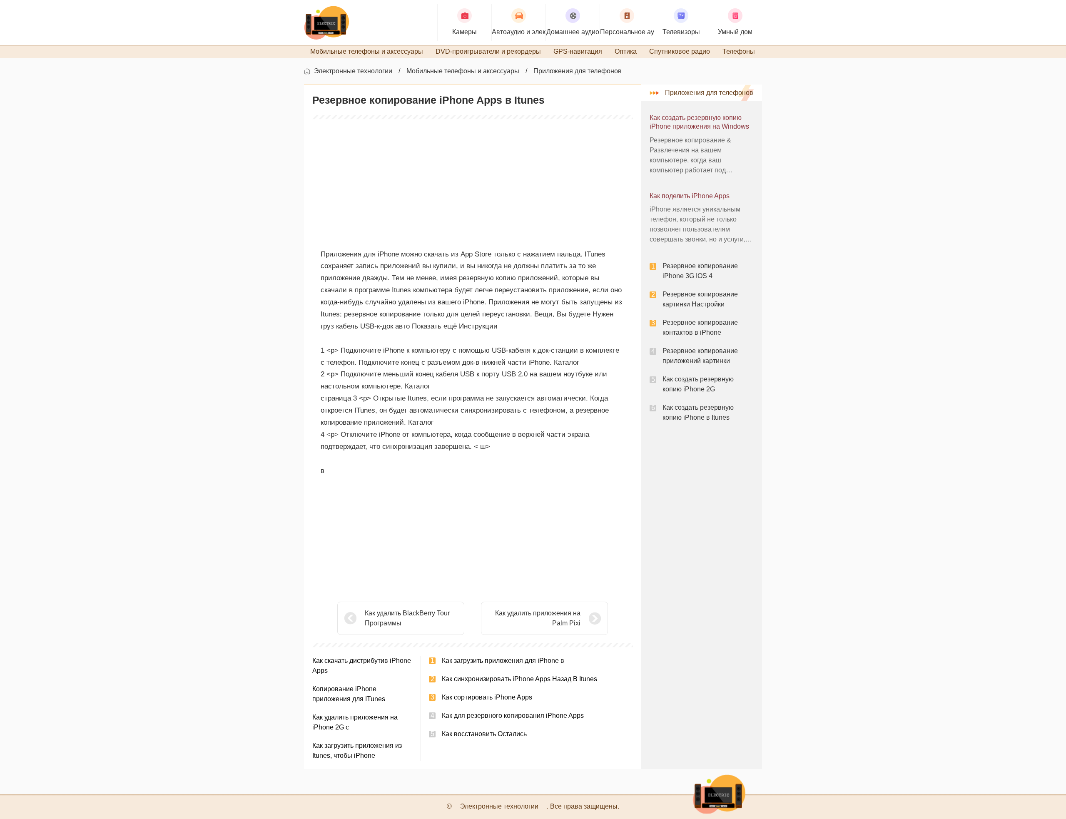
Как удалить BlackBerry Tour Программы (407, 618)
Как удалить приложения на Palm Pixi (537, 618)
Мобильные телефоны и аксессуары (462, 71)
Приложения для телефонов (577, 71)
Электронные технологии (353, 71)
